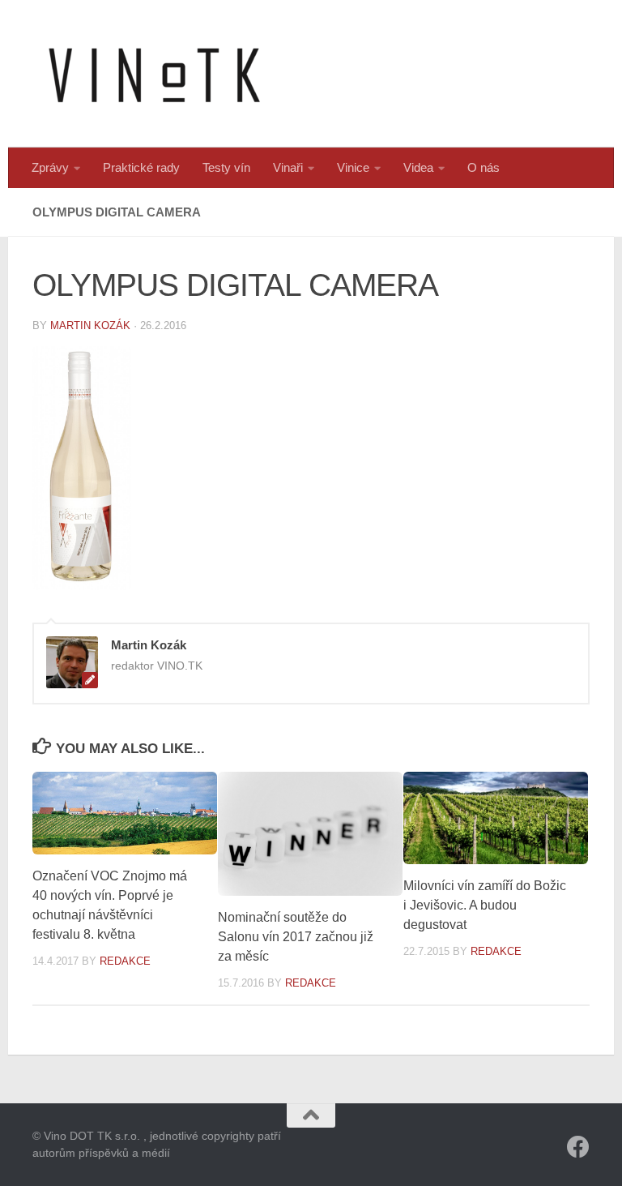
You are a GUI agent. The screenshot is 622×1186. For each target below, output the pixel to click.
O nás (483, 167)
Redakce (125, 961)
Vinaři (288, 167)
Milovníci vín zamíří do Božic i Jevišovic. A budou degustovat (484, 905)
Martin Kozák (90, 325)
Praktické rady (141, 167)
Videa (418, 167)
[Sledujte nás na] (578, 1147)
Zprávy (50, 167)
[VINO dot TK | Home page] (153, 73)
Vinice (353, 167)
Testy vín (226, 167)
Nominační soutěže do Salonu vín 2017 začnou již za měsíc (295, 936)
